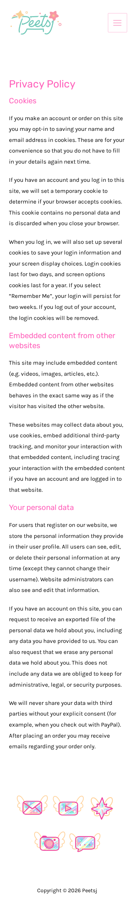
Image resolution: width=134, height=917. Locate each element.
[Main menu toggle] (117, 23)
